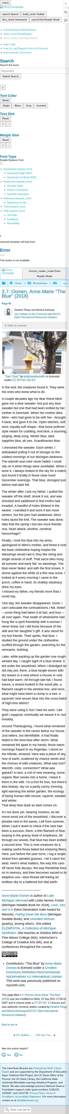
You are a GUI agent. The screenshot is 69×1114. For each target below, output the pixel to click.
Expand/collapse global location (65, 282)
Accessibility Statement (28, 1096)
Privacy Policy (37, 1093)
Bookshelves (40, 283)
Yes (9, 1055)
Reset (5, 100)
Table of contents (16, 325)
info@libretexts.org (27, 1100)
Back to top (8, 1024)
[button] (12, 219)
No (20, 1055)
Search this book (9, 65)
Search (7, 1110)
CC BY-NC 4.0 (42, 1002)
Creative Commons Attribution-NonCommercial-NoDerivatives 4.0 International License (34, 972)
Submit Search (10, 76)
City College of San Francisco (30, 314)
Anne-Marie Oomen (16, 895)
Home (18, 283)
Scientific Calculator (18, 194)
